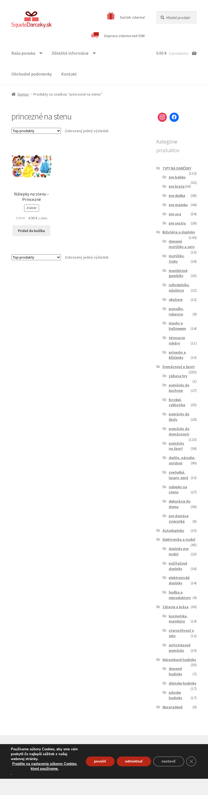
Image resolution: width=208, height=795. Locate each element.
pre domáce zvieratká (178, 518)
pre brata (176, 186)
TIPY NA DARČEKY (176, 168)
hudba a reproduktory (180, 595)
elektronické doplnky (179, 580)
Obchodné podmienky (31, 74)
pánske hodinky (175, 695)
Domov (23, 94)
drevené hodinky (175, 671)
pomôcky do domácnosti (179, 431)
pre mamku (178, 204)
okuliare (176, 299)
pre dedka (177, 195)
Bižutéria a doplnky (178, 232)
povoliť (100, 761)
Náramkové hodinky (179, 659)
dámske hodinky (182, 683)
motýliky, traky (176, 258)
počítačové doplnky (178, 566)
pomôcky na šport (176, 446)
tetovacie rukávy (177, 340)
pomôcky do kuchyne (179, 388)
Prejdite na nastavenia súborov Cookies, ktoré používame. (44, 766)
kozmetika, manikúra (178, 619)
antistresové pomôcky (179, 648)
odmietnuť (134, 761)
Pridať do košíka (31, 230)
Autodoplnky (173, 530)
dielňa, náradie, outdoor (182, 460)
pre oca (175, 213)
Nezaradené (172, 707)
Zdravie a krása (175, 606)
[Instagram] (162, 117)
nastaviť (168, 761)
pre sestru (177, 223)
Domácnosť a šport (178, 366)
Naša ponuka (23, 53)
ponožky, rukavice (176, 311)
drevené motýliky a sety (182, 244)
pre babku (177, 177)
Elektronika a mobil (178, 539)
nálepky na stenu (178, 489)
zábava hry (178, 375)
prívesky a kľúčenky (177, 355)
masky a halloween (177, 326)
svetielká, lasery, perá (178, 475)
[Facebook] (174, 117)
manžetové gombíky (178, 273)
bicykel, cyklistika (177, 402)
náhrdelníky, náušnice (179, 287)
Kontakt (69, 74)
